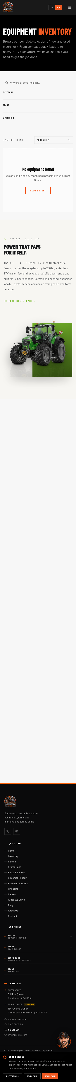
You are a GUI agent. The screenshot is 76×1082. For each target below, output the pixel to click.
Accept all (50, 1076)
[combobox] (53, 140)
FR (52, 7)
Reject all (32, 1076)
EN (58, 7)
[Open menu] (69, 7)
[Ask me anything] (63, 1040)
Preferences (12, 1076)
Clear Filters (38, 190)
